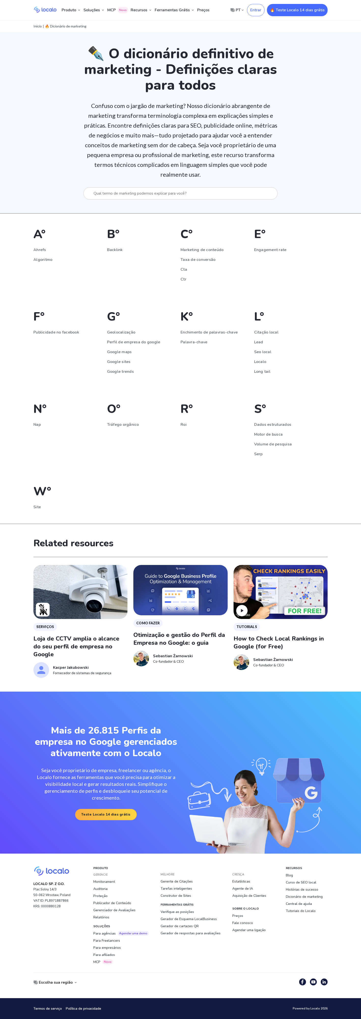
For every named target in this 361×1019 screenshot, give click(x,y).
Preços (203, 10)
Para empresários (107, 947)
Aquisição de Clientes (249, 895)
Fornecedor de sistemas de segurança (82, 673)
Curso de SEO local (301, 882)
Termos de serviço (47, 1008)
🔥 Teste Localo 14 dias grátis (297, 10)
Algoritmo (42, 259)
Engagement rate (270, 250)
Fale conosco (242, 923)
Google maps (119, 352)
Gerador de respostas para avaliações (191, 933)
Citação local (266, 332)
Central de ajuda (299, 903)
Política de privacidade (83, 1008)
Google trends (120, 371)
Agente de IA (242, 888)
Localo (260, 361)
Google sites (119, 361)
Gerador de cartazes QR (180, 926)
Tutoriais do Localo (301, 911)
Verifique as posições (177, 912)
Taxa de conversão (197, 259)
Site (37, 507)
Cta (183, 269)
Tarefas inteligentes (176, 888)
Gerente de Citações (177, 881)
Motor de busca (268, 434)
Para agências (120, 933)
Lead (258, 342)
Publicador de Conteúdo (112, 903)
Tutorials (246, 627)
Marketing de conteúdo (201, 250)
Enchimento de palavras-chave (209, 332)
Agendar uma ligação (249, 930)
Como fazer (148, 623)
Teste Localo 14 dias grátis (106, 814)
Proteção (100, 896)
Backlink (115, 250)
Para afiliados (104, 954)
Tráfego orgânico (123, 424)
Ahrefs (39, 250)
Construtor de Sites (176, 895)
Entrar (255, 10)
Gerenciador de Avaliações (114, 910)
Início (37, 26)
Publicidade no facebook (56, 332)
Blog (289, 875)
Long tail (262, 371)
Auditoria (100, 888)
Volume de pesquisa (273, 444)
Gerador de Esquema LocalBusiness (189, 919)
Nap (37, 424)
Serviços (45, 627)
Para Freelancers (106, 940)
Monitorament (104, 881)
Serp (258, 454)
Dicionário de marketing (304, 896)
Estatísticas (241, 881)
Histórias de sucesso (302, 889)
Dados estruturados (273, 424)
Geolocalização (121, 332)
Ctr (183, 279)
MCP (117, 10)
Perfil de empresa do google (133, 342)
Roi (183, 424)
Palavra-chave (193, 342)
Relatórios (101, 917)
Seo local (262, 352)
